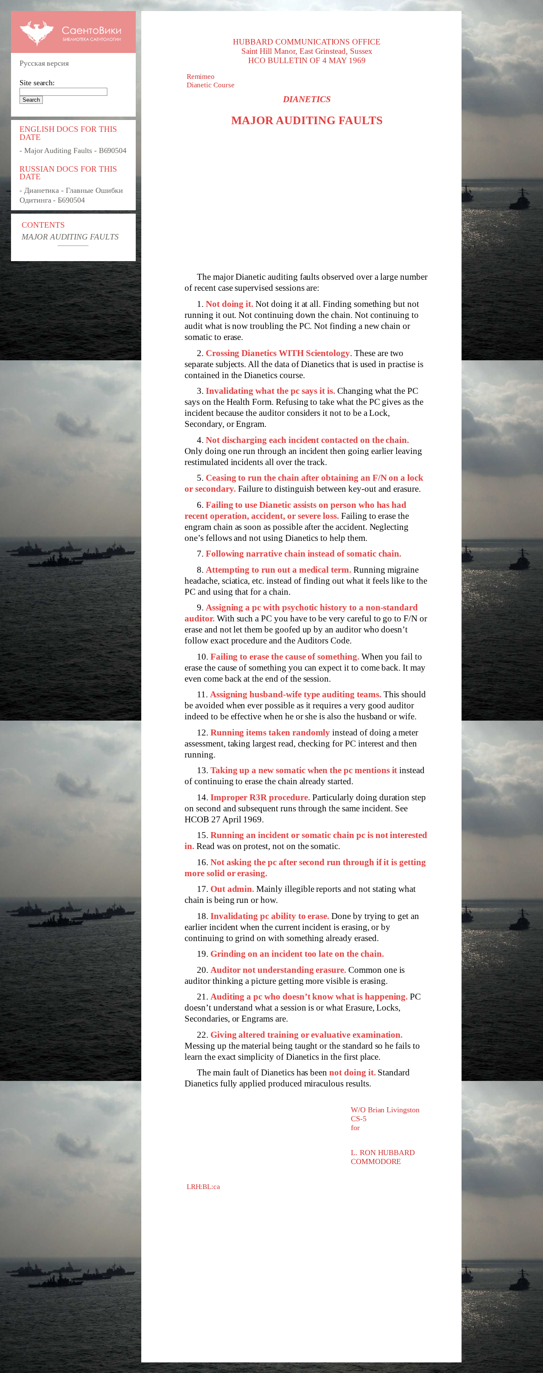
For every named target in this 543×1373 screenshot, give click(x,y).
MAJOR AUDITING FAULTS (70, 236)
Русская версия (44, 63)
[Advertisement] (307, 199)
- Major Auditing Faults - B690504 (73, 150)
